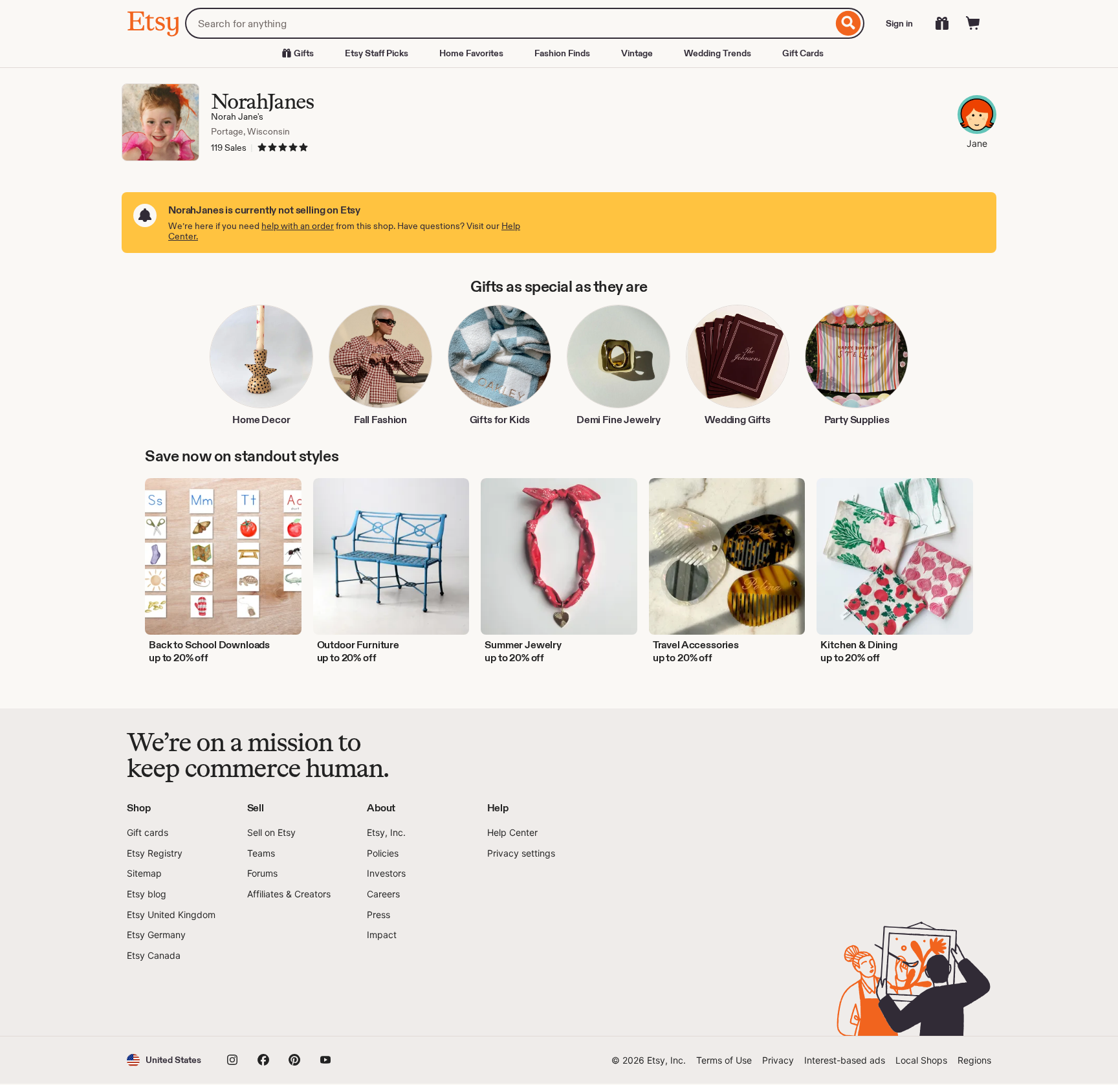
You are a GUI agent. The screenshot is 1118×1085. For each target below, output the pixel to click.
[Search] (848, 23)
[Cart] (973, 23)
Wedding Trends (717, 53)
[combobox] (509, 23)
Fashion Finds (562, 53)
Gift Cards (803, 53)
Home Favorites (471, 53)
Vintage (637, 53)
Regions (974, 1060)
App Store (170, 999)
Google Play (268, 999)
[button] (164, 1060)
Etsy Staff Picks (376, 53)
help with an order (297, 226)
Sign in (899, 23)
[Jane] (977, 116)
